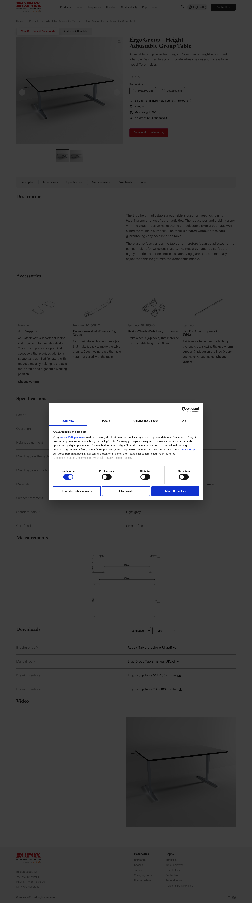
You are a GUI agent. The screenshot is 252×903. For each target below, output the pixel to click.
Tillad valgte (126, 491)
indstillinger (189, 449)
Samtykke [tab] (68, 420)
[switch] (107, 477)
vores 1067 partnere (72, 437)
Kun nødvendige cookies (77, 491)
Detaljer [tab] (106, 420)
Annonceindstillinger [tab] (145, 420)
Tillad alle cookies (175, 491)
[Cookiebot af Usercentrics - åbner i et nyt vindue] (184, 409)
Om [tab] (184, 420)
